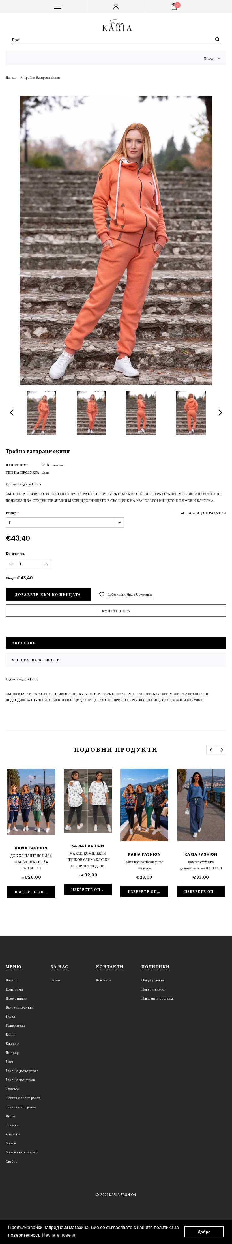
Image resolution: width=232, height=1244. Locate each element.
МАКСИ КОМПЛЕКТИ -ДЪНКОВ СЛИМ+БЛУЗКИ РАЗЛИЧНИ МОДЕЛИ (88, 859)
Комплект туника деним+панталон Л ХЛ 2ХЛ (201, 865)
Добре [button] (204, 1232)
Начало (11, 77)
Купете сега (116, 611)
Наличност (17, 465)
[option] (116, 240)
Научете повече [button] (58, 1235)
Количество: (15, 553)
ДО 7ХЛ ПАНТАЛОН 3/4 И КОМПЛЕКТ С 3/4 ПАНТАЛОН (31, 862)
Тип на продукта (22, 472)
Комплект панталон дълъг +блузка (144, 865)
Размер (12, 512)
